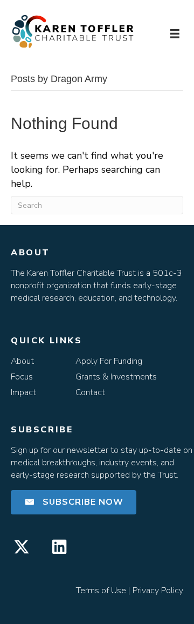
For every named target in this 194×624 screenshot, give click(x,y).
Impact (23, 392)
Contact (90, 392)
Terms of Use (101, 590)
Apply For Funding (108, 361)
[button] (73, 502)
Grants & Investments (116, 377)
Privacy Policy (158, 590)
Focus (22, 377)
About (22, 361)
